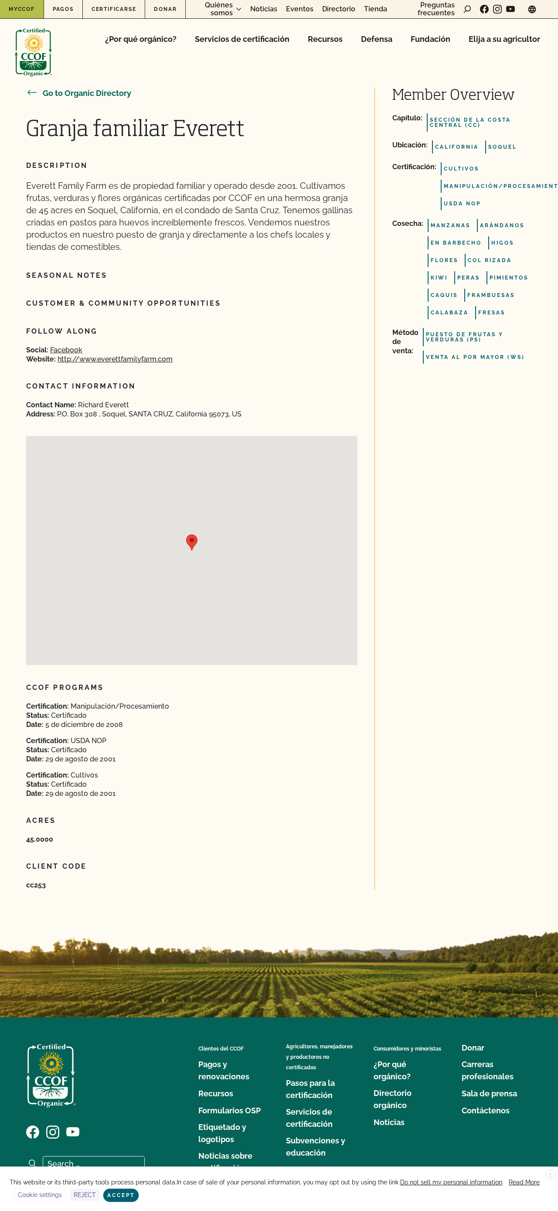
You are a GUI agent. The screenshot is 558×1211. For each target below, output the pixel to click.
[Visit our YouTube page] (510, 9)
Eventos (299, 9)
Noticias (263, 9)
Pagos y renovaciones (223, 1070)
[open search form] (467, 9)
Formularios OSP (229, 1110)
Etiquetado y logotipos (222, 1133)
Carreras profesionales (488, 1070)
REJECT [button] (85, 1194)
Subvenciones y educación (315, 1146)
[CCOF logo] (33, 43)
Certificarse (114, 9)
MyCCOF (22, 9)
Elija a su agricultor (504, 39)
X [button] (550, 1175)
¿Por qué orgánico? (141, 39)
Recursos (325, 39)
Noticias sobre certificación (225, 1162)
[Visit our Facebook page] (484, 9)
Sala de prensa (489, 1093)
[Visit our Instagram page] (497, 9)
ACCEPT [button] (121, 1195)
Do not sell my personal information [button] (451, 1182)
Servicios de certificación (242, 39)
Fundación (430, 39)
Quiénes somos (219, 9)
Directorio (338, 9)
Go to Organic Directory (87, 93)
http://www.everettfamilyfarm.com (115, 359)
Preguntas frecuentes (436, 9)
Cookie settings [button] (40, 1194)
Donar (165, 9)
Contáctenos (486, 1110)
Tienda (375, 9)
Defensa (376, 39)
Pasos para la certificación (310, 1089)
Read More (524, 1182)
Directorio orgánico (393, 1099)
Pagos (63, 9)
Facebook (66, 350)
